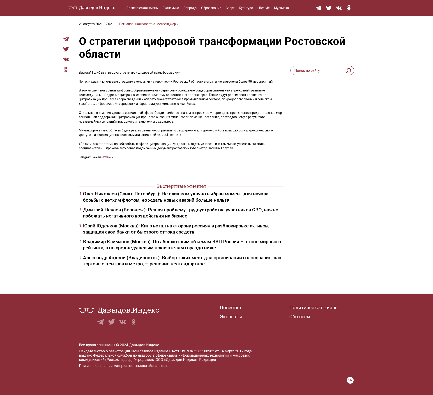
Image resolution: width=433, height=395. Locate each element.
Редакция (207, 360)
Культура (246, 8)
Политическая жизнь (142, 8)
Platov (107, 157)
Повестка (230, 307)
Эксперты (231, 316)
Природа (190, 8)
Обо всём (299, 316)
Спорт (230, 8)
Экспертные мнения (181, 186)
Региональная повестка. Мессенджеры (148, 24)
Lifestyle (264, 8)
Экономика (170, 8)
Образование (211, 8)
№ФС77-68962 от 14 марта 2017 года (221, 351)
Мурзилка (281, 8)
